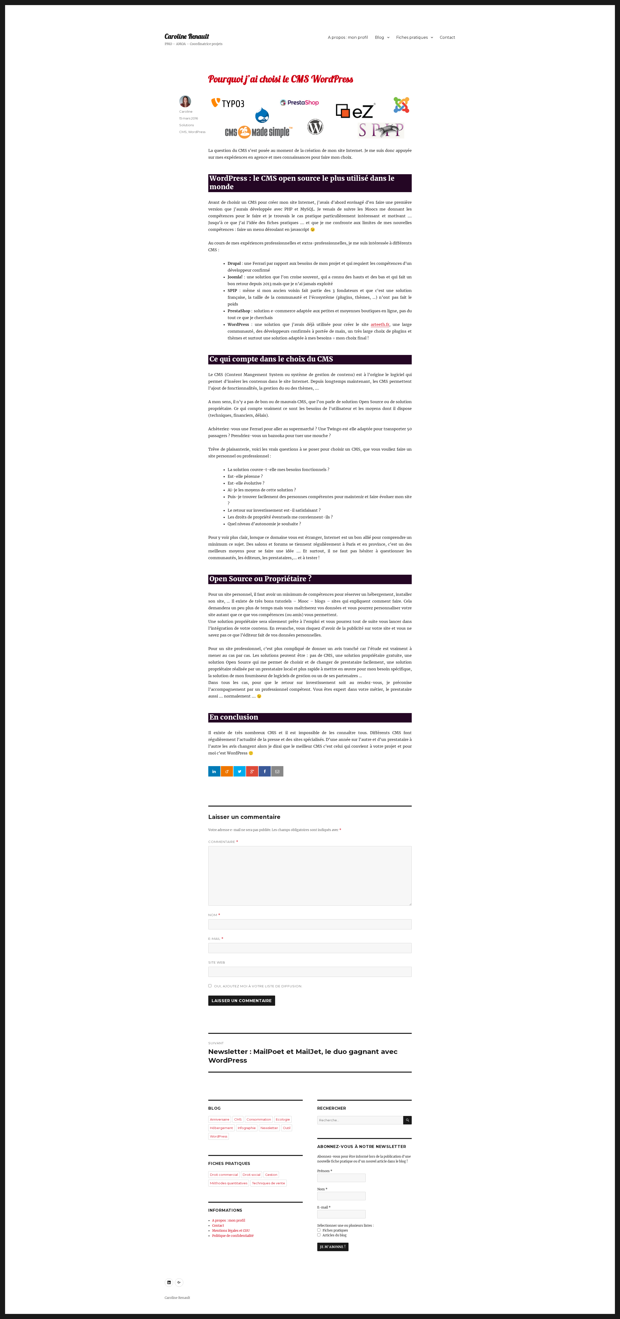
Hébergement (221, 1128)
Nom (214, 915)
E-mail (216, 939)
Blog (379, 37)
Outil (286, 1128)
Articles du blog (334, 1235)
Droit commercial (224, 1175)
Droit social (251, 1175)
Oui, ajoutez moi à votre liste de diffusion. (257, 986)
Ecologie (283, 1119)
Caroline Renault (187, 36)
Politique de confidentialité (233, 1236)
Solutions (186, 125)
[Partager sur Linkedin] (214, 771)
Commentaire (223, 842)
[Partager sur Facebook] (265, 771)
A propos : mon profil (348, 37)
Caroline (186, 111)
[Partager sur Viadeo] (227, 771)
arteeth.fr (380, 324)
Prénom (324, 1171)
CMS (183, 132)
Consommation (259, 1119)
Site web (216, 962)
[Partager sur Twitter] (239, 771)
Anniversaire (219, 1119)
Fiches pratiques (412, 37)
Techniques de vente (268, 1183)
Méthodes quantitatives (228, 1183)
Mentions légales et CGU (231, 1231)
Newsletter (269, 1128)
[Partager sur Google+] (252, 771)
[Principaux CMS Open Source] (310, 117)
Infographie (247, 1128)
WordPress (196, 132)
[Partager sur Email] (277, 771)
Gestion (271, 1175)
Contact (447, 37)
